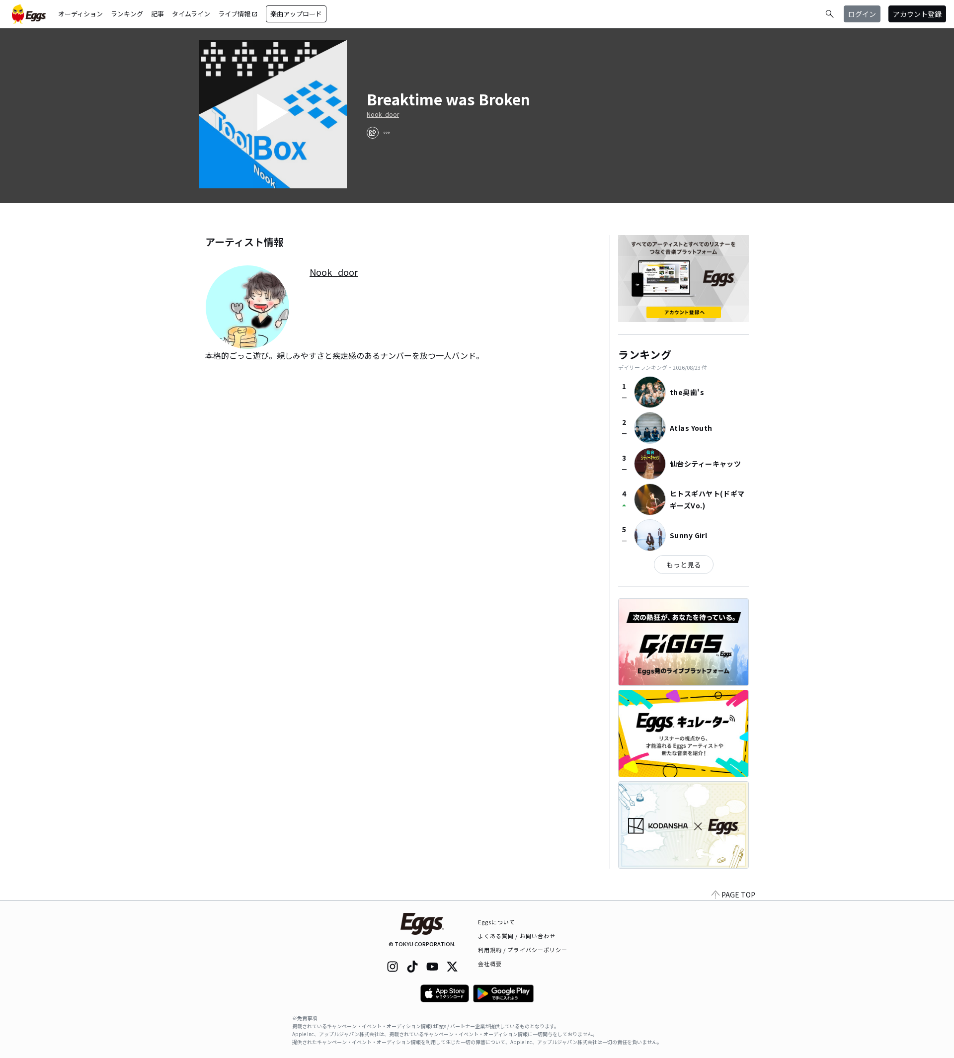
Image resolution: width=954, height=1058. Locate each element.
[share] (373, 133)
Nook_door (383, 114)
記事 (157, 13)
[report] (387, 133)
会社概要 (490, 964)
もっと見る (683, 565)
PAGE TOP (738, 894)
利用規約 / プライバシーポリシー (523, 950)
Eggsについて (497, 922)
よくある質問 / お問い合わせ (517, 936)
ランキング (127, 13)
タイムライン (191, 13)
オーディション (80, 13)
